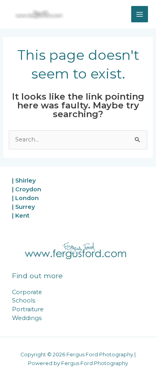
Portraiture (28, 309)
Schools (23, 300)
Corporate (27, 292)
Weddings (27, 318)
